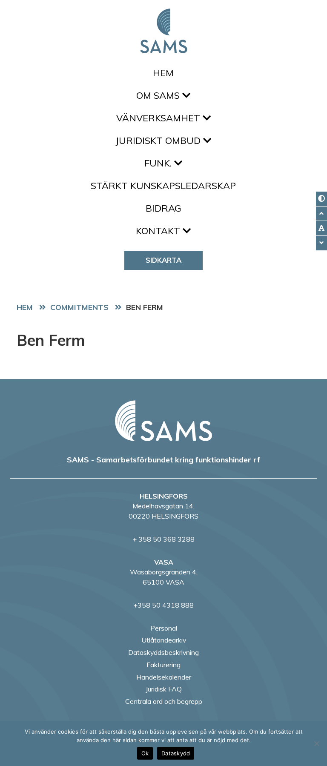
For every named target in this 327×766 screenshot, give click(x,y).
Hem (163, 73)
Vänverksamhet (159, 118)
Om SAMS (159, 95)
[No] (316, 743)
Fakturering (163, 664)
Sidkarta (163, 259)
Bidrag (163, 208)
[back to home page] (163, 420)
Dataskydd (175, 753)
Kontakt (159, 231)
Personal (163, 628)
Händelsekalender (163, 677)
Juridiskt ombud (159, 140)
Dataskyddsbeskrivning (163, 652)
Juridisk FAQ (164, 689)
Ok (145, 753)
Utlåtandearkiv (163, 640)
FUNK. (159, 163)
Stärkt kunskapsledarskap (163, 186)
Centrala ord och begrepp (163, 701)
